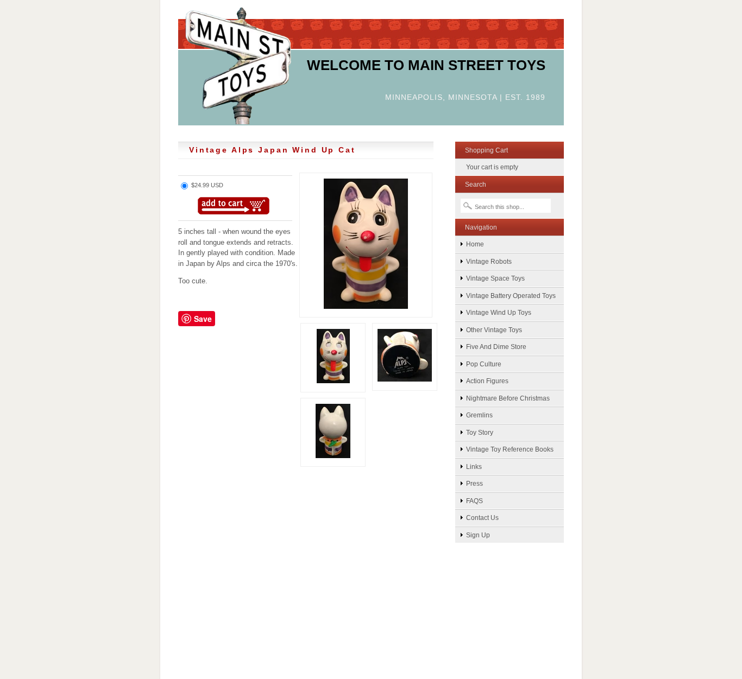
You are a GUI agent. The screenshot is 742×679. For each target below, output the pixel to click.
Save (203, 318)
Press (474, 483)
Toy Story (479, 432)
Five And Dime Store (496, 346)
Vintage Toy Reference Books (510, 449)
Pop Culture (483, 363)
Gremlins (479, 414)
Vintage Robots (489, 261)
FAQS (474, 500)
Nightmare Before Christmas (508, 398)
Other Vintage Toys (494, 329)
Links (474, 466)
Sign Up (478, 534)
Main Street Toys (238, 64)
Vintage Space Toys (495, 278)
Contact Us (482, 517)
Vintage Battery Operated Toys (511, 295)
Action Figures (487, 380)
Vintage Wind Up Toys (498, 312)
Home (475, 244)
